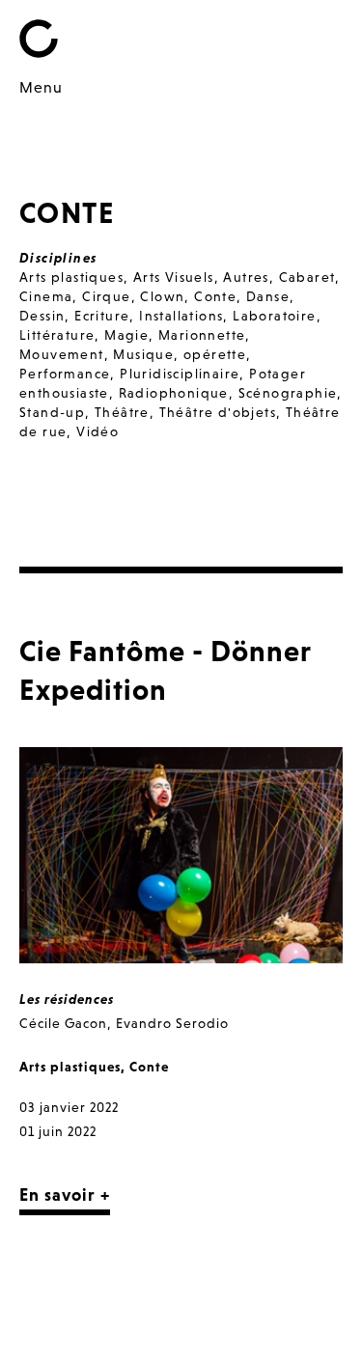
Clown (162, 296)
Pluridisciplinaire (179, 373)
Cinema (45, 296)
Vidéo (97, 431)
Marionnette (201, 335)
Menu (41, 87)
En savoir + (64, 1194)
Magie (126, 335)
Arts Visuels (173, 277)
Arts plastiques (71, 277)
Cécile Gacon (63, 1023)
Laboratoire (274, 315)
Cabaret (307, 277)
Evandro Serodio (172, 1023)
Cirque (106, 296)
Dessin (42, 315)
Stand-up (52, 412)
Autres (245, 277)
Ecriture (101, 315)
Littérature (57, 335)
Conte (215, 296)
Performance (64, 373)
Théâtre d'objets (217, 412)
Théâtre (122, 412)
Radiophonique (174, 393)
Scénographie (288, 393)
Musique (143, 354)
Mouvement (61, 354)
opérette (214, 354)
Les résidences (66, 999)
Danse (268, 296)
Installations (181, 315)
